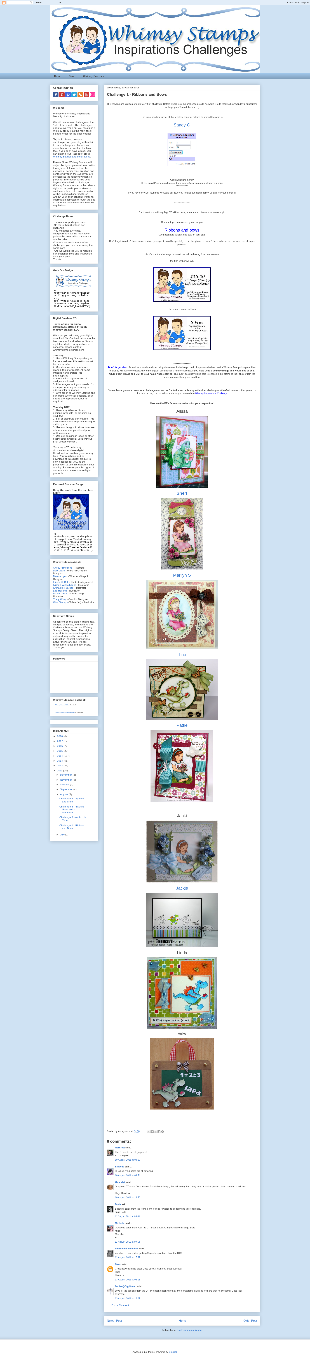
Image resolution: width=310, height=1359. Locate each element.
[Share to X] (156, 1131)
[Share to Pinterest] (162, 1131)
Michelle (119, 1223)
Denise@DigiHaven (125, 1286)
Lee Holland (60, 590)
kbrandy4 (120, 1182)
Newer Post (114, 1320)
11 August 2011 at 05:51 (127, 1216)
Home (57, 76)
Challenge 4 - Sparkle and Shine (71, 800)
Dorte (118, 1204)
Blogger (173, 1352)
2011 (60, 770)
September (66, 789)
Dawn (118, 1264)
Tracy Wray (59, 599)
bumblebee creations (126, 1248)
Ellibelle (119, 1166)
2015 (60, 750)
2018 (60, 736)
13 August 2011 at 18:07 (127, 1298)
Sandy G (182, 125)
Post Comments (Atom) (189, 1330)
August (64, 794)
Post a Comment (120, 1305)
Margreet (120, 1147)
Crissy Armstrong (62, 567)
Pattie (182, 725)
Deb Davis (59, 570)
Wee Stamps (60, 602)
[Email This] (149, 1131)
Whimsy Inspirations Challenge (211, 393)
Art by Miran (60, 593)
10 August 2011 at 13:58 (127, 1197)
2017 (60, 741)
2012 (60, 765)
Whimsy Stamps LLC (61, 705)
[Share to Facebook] (159, 1131)
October (65, 784)
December (66, 774)
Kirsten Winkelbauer (64, 584)
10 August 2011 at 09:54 (127, 1175)
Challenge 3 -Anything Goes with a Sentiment (71, 809)
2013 (60, 760)
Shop (72, 76)
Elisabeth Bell (60, 582)
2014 (60, 755)
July (62, 834)
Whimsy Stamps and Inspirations (71, 156)
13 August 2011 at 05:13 (127, 1279)
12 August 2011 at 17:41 (127, 1257)
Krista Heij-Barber (63, 587)
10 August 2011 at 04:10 (127, 1159)
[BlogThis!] (152, 1131)
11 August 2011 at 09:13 (127, 1241)
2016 (60, 746)
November (66, 779)
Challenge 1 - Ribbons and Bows (72, 827)
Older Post (250, 1320)
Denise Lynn (60, 576)
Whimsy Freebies (93, 76)
